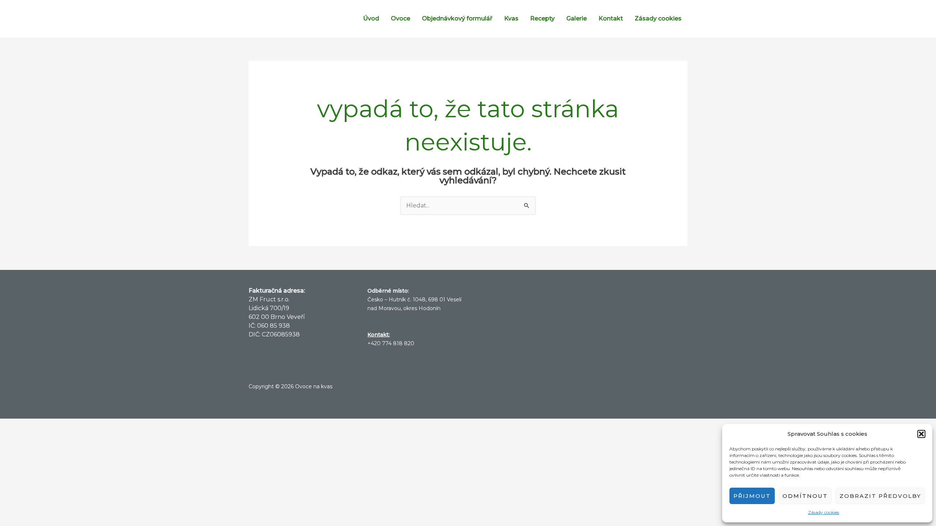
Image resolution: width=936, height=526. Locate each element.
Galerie (576, 18)
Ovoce (400, 18)
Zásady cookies (823, 512)
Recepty (542, 18)
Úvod (371, 18)
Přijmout (752, 495)
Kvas (511, 18)
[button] (921, 434)
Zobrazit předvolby (880, 495)
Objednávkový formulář (457, 18)
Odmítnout (805, 495)
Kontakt (611, 18)
